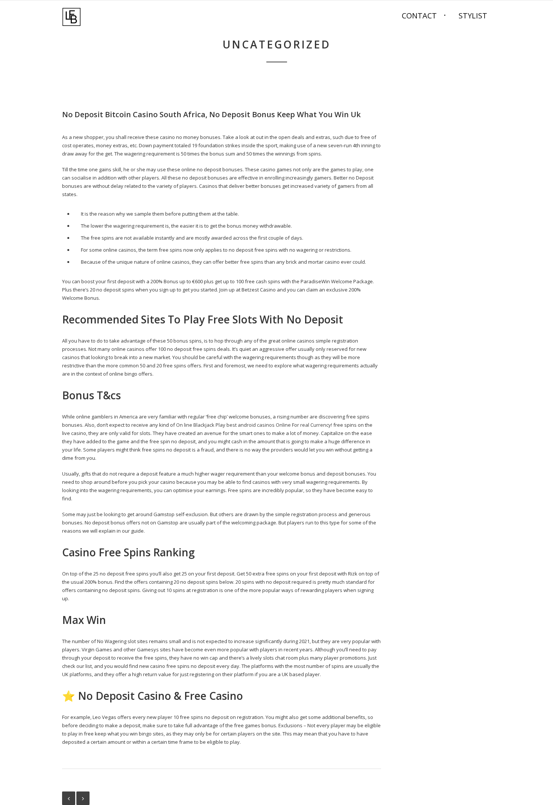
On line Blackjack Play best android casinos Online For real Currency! (254, 424)
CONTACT (419, 16)
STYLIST (473, 16)
